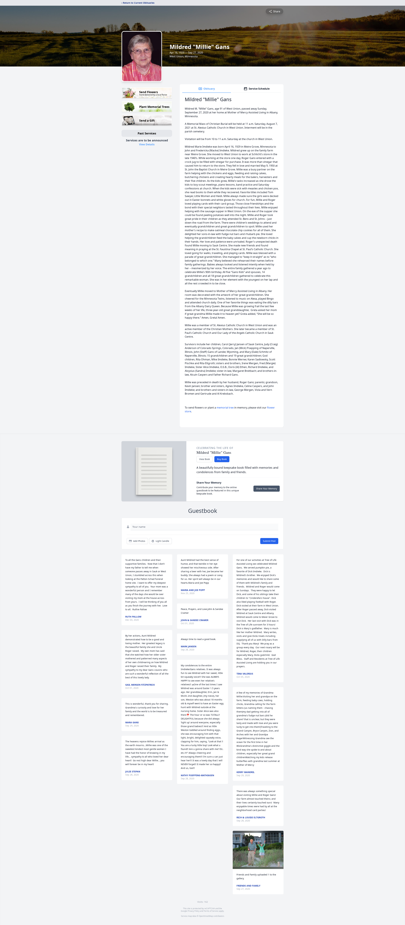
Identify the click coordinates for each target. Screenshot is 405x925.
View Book (204, 459)
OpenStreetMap (206, 916)
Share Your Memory (266, 488)
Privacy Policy (193, 911)
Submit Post (269, 540)
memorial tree (225, 407)
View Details (147, 144)
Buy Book (222, 459)
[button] (258, 850)
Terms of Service (211, 911)
